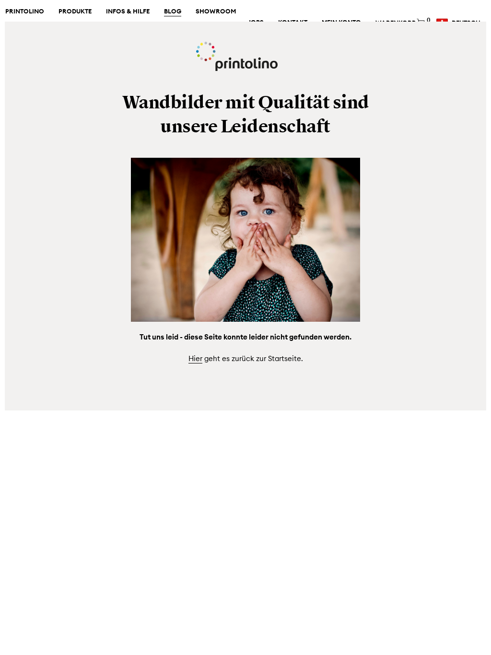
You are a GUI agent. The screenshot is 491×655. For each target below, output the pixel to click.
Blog (172, 11)
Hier (195, 358)
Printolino (24, 11)
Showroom (216, 11)
